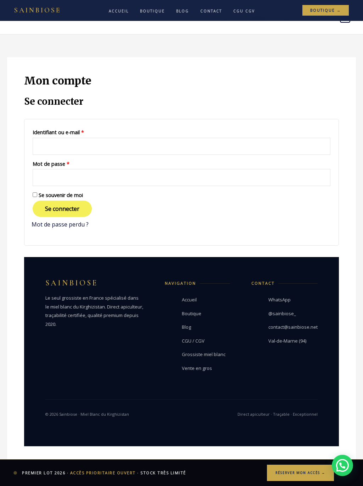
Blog (182, 11)
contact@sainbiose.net (293, 327)
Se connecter (62, 209)
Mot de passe (64, 163)
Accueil (119, 11)
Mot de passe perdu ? (60, 224)
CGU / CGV (193, 341)
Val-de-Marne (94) (287, 341)
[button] (342, 465)
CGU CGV (244, 11)
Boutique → (325, 10)
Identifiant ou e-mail (71, 131)
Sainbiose (37, 10)
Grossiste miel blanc (203, 354)
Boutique (152, 11)
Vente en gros (197, 368)
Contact (211, 11)
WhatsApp (279, 299)
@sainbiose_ (282, 313)
